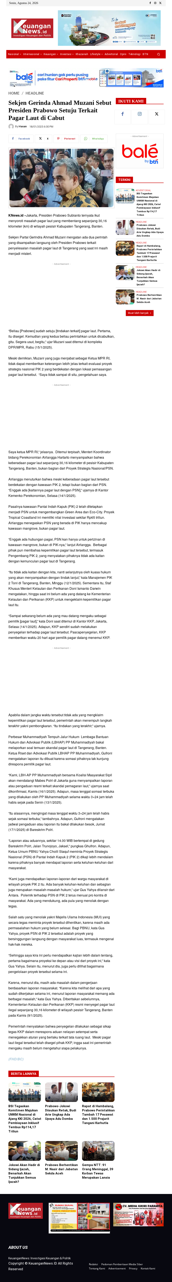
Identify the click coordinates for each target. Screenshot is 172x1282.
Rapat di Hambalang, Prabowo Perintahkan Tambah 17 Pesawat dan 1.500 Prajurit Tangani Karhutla (98, 1114)
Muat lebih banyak (138, 313)
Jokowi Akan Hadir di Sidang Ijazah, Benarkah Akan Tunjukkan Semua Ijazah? (24, 1173)
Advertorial (143, 190)
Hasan (23, 126)
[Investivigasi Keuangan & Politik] (32, 28)
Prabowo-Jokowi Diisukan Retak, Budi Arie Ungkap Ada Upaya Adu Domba (60, 1112)
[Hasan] (11, 126)
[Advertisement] (61, 295)
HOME (14, 93)
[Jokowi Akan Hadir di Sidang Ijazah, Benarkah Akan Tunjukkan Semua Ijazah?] (24, 1151)
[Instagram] (155, 3)
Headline (35, 93)
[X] (160, 3)
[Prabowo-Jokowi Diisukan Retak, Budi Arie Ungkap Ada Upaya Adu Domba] (61, 1092)
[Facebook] (150, 3)
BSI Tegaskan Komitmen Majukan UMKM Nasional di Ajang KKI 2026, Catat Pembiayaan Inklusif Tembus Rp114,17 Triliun (24, 1118)
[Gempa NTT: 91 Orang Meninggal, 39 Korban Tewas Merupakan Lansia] (98, 1151)
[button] (159, 54)
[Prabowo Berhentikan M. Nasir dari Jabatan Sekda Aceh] (61, 1151)
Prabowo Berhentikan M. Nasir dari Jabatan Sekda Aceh (61, 1169)
